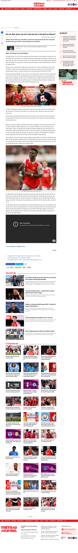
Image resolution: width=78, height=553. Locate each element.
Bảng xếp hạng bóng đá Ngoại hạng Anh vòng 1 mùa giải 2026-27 (30, 358)
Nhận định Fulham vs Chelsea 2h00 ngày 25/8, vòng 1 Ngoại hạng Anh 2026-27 (30, 392)
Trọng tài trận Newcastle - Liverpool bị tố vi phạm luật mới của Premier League (39, 291)
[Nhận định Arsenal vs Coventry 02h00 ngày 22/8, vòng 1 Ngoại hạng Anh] (48, 502)
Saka (24, 267)
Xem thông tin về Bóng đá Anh (16, 246)
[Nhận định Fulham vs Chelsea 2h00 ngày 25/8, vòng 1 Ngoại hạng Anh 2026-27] (31, 384)
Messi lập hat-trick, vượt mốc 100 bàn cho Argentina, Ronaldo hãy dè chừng (30, 46)
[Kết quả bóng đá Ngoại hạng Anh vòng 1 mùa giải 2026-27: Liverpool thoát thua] (48, 350)
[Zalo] (76, 4)
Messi (12, 267)
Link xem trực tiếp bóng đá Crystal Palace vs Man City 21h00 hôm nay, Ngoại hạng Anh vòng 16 (69, 39)
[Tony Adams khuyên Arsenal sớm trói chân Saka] (31, 167)
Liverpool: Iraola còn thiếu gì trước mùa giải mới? (29, 408)
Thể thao (23, 8)
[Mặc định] (2, 43)
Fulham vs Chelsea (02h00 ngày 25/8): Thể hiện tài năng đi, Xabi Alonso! (40, 305)
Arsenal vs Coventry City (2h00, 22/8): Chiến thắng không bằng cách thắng (13, 509)
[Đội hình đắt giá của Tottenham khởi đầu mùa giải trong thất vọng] (13, 401)
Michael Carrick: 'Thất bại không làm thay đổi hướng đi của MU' (48, 391)
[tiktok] (74, 4)
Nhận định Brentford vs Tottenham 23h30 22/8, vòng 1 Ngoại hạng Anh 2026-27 (30, 475)
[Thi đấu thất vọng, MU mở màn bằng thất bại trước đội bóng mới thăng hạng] (13, 417)
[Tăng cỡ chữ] (2, 41)
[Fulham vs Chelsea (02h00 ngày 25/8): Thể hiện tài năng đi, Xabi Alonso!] (15, 307)
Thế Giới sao (61, 8)
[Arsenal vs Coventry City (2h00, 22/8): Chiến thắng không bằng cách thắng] (13, 502)
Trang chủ (3, 27)
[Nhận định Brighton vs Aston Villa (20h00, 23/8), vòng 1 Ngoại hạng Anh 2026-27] (13, 434)
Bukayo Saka (18, 267)
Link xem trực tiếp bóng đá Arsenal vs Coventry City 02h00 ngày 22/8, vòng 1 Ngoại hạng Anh (13, 492)
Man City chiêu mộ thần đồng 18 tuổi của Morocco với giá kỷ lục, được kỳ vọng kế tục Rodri (13, 375)
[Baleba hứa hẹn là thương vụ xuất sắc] (31, 485)
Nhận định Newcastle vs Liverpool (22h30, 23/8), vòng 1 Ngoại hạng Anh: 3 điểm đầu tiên (48, 375)
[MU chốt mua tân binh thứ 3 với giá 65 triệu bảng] (13, 451)
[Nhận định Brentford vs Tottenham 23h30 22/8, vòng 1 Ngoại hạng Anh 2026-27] (31, 468)
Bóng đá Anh (16, 27)
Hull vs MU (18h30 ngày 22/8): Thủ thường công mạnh (48, 440)
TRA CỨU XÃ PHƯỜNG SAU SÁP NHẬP (59, 0)
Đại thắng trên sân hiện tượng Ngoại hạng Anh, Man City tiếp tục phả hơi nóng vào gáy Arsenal (69, 63)
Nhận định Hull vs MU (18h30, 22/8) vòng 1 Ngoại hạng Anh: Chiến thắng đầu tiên (30, 441)
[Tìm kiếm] (2, 4)
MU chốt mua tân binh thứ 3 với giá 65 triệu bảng (13, 457)
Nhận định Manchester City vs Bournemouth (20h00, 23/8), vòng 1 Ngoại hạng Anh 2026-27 (48, 424)
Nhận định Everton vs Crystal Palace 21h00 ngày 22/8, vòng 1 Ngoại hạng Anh (48, 475)
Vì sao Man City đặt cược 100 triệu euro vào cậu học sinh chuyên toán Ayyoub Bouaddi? (40, 278)
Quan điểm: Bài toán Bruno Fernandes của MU (29, 508)
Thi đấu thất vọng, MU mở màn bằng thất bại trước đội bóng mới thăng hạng (13, 424)
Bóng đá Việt (29, 8)
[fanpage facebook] (69, 4)
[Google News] (48, 37)
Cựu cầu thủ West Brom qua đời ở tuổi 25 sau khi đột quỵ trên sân (13, 391)
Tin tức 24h (16, 8)
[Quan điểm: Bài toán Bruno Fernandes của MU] (31, 502)
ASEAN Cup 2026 (8, 8)
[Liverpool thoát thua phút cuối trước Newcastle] (13, 350)
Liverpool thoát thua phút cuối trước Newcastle (12, 357)
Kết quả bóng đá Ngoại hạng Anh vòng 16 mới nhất (69, 51)
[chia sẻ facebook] (2, 35)
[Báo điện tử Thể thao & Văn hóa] (39, 4)
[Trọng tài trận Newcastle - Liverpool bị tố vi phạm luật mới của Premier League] (15, 294)
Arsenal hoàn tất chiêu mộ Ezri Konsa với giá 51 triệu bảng (12, 474)
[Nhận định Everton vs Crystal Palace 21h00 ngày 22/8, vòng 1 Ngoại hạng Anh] (48, 468)
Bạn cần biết (68, 8)
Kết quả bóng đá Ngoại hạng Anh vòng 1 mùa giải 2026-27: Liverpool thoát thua (48, 358)
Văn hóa (45, 8)
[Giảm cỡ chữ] (2, 46)
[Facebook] (72, 0)
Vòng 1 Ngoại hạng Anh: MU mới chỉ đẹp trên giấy (39, 331)
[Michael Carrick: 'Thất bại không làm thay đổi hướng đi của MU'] (48, 384)
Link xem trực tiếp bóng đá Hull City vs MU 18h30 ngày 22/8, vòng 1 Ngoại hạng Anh (30, 424)
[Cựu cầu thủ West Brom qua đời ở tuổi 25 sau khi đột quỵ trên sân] (13, 384)
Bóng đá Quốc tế (9, 27)
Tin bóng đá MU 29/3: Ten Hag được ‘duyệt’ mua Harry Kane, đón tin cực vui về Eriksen (24, 255)
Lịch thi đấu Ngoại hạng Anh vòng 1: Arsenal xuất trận (48, 491)
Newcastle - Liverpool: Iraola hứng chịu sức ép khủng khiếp (47, 408)
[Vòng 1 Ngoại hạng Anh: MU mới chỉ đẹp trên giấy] (15, 334)
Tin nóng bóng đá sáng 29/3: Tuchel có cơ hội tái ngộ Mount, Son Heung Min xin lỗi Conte (24, 259)
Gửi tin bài (69, 0)
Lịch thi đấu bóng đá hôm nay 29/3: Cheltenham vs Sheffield (18, 257)
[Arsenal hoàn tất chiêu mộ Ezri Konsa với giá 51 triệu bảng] (13, 468)
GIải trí (55, 8)
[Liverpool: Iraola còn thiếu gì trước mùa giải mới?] (31, 401)
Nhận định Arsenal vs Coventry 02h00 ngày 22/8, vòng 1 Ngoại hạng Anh (48, 509)
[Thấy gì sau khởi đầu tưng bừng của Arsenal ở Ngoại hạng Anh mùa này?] (31, 451)
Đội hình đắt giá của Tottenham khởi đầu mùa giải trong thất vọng (13, 408)
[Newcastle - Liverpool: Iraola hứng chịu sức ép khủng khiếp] (48, 401)
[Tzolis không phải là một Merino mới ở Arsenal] (15, 320)
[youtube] (71, 4)
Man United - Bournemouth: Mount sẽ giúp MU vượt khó (69, 56)
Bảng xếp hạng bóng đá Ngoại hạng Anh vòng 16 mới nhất (68, 46)
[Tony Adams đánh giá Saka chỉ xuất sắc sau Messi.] (31, 94)
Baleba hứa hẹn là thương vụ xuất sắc (30, 491)
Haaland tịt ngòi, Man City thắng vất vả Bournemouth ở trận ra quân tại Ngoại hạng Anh (30, 375)
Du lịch (50, 8)
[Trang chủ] (2, 9)
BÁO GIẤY (49, 0)
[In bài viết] (2, 38)
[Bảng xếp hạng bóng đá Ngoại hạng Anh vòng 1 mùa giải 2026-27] (31, 350)
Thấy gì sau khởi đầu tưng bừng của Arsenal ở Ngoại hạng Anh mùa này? (30, 458)
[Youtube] (74, 0)
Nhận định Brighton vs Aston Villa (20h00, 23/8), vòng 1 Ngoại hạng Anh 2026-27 (13, 441)
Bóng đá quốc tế (37, 8)
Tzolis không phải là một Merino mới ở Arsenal (38, 317)
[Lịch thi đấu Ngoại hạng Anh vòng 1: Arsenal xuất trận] (48, 485)
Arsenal (28, 267)
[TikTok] (76, 0)
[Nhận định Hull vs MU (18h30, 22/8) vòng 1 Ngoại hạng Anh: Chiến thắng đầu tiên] (31, 434)
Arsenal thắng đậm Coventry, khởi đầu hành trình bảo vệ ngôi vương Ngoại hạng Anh (48, 458)
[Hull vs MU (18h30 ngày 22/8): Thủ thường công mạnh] (48, 434)
